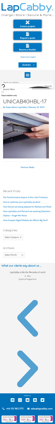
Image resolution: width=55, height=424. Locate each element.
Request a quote (27, 38)
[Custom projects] (27, 22)
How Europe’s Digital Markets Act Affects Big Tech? (25, 220)
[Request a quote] (27, 34)
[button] (27, 75)
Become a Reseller (27, 49)
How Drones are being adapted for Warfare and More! (27, 206)
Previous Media (27, 167)
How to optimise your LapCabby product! (21, 202)
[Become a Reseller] (27, 46)
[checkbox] (17, 93)
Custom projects (27, 26)
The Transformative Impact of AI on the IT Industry (25, 197)
